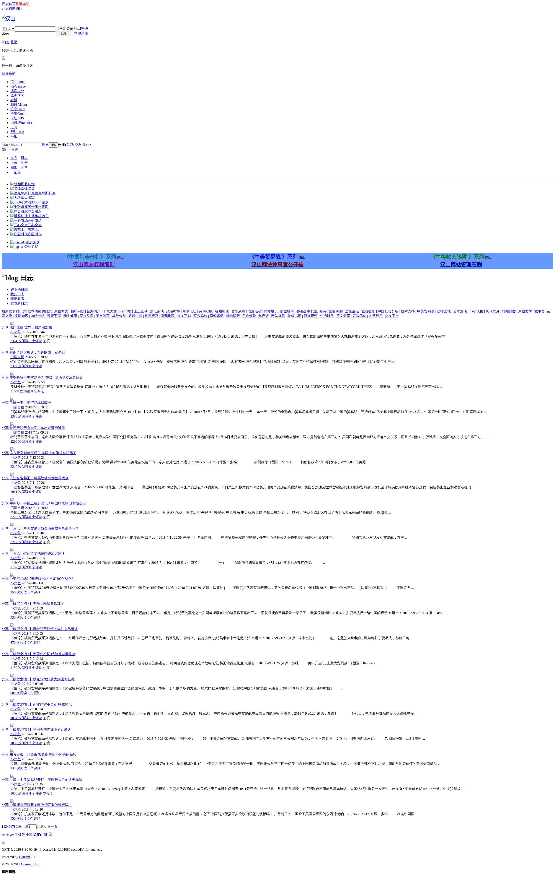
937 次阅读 (18, 768)
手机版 (20, 835)
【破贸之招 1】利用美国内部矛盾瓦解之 (40, 729)
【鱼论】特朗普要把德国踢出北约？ (37, 553)
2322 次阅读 (19, 366)
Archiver (8, 835)
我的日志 (17, 294)
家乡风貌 (200, 316)
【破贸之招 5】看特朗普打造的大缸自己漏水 (44, 629)
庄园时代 (35, 234)
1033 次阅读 (19, 743)
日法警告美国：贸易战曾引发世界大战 (39, 478)
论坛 (17, 118)
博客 (17, 91)
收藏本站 (22, 4)
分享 (17, 109)
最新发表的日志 (14, 311)
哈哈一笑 (38, 316)
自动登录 (66, 29)
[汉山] (9, 18)
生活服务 (327, 316)
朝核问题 (77, 311)
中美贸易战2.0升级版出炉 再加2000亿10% (41, 578)
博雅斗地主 (40, 216)
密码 (5, 33)
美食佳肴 (249, 316)
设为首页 (9, 4)
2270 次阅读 (19, 517)
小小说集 (476, 311)
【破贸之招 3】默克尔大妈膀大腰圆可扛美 (42, 679)
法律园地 (444, 311)
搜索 (45, 144)
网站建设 (271, 311)
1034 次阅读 (19, 718)
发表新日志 (19, 303)
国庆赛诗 (319, 311)
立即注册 (81, 33)
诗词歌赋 (206, 311)
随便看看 (17, 299)
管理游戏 (31, 247)
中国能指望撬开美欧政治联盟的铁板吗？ (41, 805)
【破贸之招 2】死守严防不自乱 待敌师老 (41, 704)
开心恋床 (35, 225)
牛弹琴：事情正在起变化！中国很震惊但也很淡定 (48, 503)
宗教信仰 (359, 316)
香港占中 (303, 311)
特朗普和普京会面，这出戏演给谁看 (37, 428)
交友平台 (392, 316)
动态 (18, 86)
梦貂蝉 (29, 184)
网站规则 (278, 316)
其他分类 (119, 316)
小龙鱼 (15, 332)
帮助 (17, 132)
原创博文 (61, 311)
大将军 (29, 198)
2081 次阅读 (19, 492)
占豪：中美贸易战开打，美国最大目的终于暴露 (46, 780)
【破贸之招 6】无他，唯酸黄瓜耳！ (37, 604)
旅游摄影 (368, 311)
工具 (13, 127)
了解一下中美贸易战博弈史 (30, 403)
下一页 (52, 826)
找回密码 (81, 28)
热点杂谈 (157, 311)
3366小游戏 (40, 202)
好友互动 (184, 316)
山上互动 (141, 311)
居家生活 (352, 311)
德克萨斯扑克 (45, 193)
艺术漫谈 (460, 311)
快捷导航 (9, 74)
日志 (14, 149)
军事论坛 (189, 311)
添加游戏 (32, 242)
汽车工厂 (35, 229)
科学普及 (151, 316)
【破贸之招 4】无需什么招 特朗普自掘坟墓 (42, 654)
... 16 (24, 826)
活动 (70, 144)
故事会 (539, 311)
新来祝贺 (311, 316)
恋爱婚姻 (217, 316)
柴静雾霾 (336, 311)
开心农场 (35, 220)
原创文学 (525, 311)
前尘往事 (287, 311)
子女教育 (103, 316)
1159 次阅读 (19, 668)
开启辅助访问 (12, 8)
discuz (86, 144)
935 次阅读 (18, 617)
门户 (17, 82)
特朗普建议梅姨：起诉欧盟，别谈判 (37, 352)
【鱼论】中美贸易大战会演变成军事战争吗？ (44, 528)
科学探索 (233, 316)
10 (19, 826)
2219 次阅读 (19, 466)
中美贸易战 (425, 311)
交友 (78, 144)
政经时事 (173, 311)
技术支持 (408, 311)
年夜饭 (263, 316)
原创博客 (17, 95)
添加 (13, 167)
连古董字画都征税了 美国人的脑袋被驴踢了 (43, 453)
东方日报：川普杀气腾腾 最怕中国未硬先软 (43, 754)
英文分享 (343, 316)
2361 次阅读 (19, 341)
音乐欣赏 (238, 311)
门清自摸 (17, 357)
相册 (18, 104)
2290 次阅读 (19, 441)
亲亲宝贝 (54, 316)
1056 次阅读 (19, 793)
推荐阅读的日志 (40, 311)
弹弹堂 (29, 188)
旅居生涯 (135, 316)
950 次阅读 (18, 592)
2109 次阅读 (19, 567)
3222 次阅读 (19, 542)
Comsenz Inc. (30, 864)
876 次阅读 (18, 642)
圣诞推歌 (168, 316)
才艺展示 (376, 316)
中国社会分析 (388, 311)
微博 (13, 100)
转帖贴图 (509, 311)
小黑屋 (31, 835)
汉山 (5, 149)
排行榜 (21, 123)
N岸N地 (125, 311)
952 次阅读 (18, 818)
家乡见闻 (86, 316)
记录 (17, 172)
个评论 (35, 341)
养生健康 (70, 316)
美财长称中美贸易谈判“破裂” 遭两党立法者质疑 (46, 377)
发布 (13, 158)
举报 (13, 136)
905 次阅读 (18, 693)
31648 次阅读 (20, 391)
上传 (13, 162)
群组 (18, 113)
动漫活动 (254, 311)
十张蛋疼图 (40, 207)
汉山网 (42, 835)
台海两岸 (94, 311)
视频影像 (222, 311)
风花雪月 (493, 311)
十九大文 (110, 311)
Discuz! (24, 857)
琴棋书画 (294, 316)
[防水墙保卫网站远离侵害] (50, 835)
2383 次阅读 (19, 416)
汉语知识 (21, 316)
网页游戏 (35, 211)
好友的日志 (19, 289)
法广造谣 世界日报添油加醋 (31, 327)
